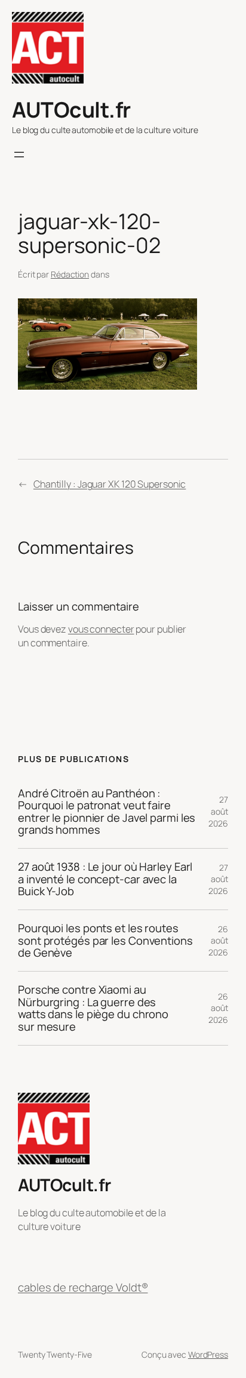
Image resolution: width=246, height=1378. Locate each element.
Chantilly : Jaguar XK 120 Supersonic (109, 484)
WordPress (208, 1354)
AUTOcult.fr (71, 109)
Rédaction (70, 274)
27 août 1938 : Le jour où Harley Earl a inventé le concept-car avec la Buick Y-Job (105, 879)
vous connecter (101, 629)
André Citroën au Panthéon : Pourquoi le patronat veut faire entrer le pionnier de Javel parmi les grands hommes (106, 812)
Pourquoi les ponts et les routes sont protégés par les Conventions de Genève (105, 940)
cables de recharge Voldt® (83, 1287)
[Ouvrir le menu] (19, 154)
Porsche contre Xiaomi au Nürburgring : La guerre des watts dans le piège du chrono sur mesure (93, 1008)
